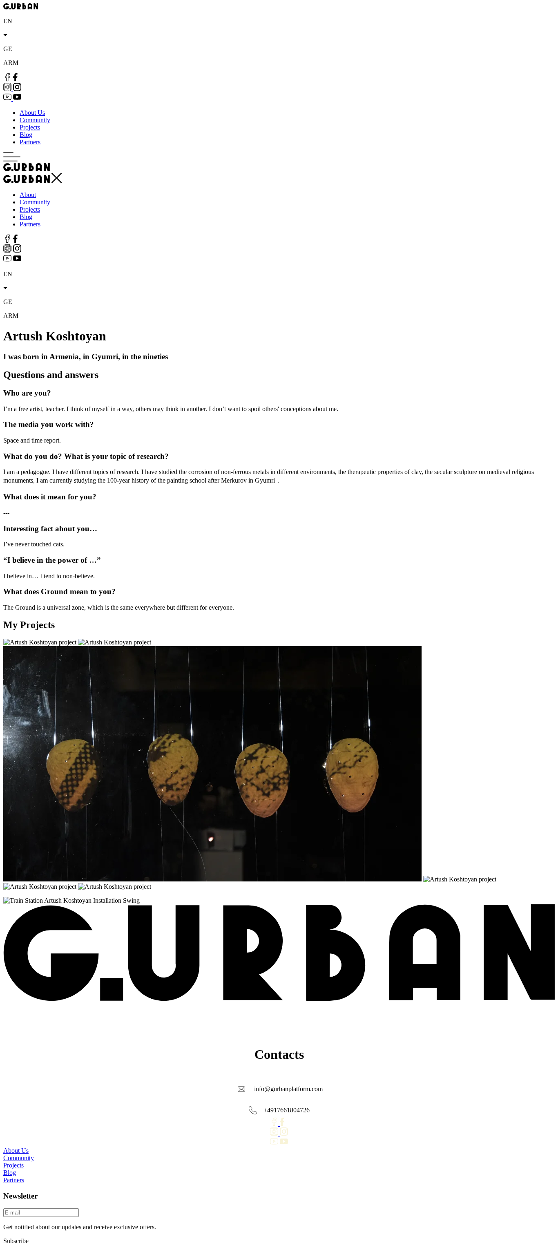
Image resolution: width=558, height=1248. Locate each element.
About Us (32, 112)
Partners (30, 142)
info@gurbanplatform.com (288, 1088)
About (28, 194)
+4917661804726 (286, 1110)
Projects (30, 127)
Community (35, 119)
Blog (26, 134)
